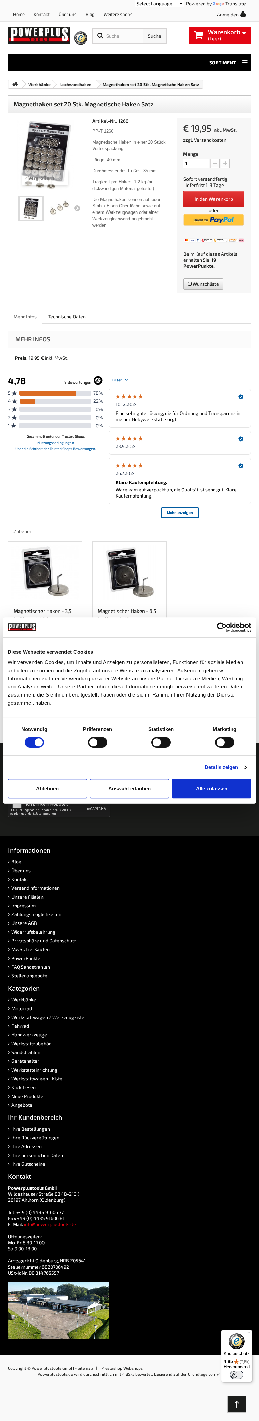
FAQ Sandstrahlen (30, 967)
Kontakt (42, 14)
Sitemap (85, 1368)
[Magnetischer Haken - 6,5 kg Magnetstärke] (129, 572)
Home (19, 14)
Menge (190, 154)
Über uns (68, 14)
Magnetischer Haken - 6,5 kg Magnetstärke (127, 615)
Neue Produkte (27, 1096)
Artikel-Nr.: (104, 121)
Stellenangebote (29, 975)
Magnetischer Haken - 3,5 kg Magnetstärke (42, 615)
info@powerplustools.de (50, 1224)
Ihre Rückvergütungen (35, 1137)
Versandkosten (210, 140)
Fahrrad (20, 1026)
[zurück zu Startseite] (15, 84)
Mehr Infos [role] (25, 316)
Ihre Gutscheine (28, 1164)
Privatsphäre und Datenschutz (43, 940)
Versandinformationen (35, 888)
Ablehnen (47, 788)
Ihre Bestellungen (30, 1129)
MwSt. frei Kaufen (30, 949)
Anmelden (228, 14)
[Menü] (248, 1334)
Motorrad (21, 1008)
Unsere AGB (24, 923)
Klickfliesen (23, 1087)
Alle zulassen (211, 788)
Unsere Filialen (27, 897)
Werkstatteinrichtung (34, 1070)
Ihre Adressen (26, 1146)
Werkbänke (23, 999)
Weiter (77, 208)
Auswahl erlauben (129, 788)
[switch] (97, 742)
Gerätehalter (25, 1061)
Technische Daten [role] (67, 316)
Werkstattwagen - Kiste (36, 1078)
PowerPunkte (198, 266)
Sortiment (222, 62)
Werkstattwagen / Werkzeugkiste (47, 1017)
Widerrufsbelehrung (33, 932)
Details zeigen (221, 767)
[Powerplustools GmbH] (39, 35)
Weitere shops (118, 14)
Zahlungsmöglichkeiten (36, 914)
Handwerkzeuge (29, 1035)
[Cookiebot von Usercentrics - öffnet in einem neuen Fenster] (221, 627)
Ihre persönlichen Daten (37, 1155)
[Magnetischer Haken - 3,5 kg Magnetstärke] (45, 572)
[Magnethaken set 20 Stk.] (31, 208)
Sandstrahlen (25, 1052)
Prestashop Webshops (122, 1368)
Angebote (21, 1105)
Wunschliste (205, 284)
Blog (90, 14)
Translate (235, 3)
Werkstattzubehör (31, 1043)
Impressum (23, 905)
